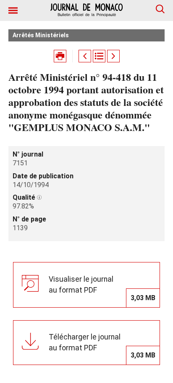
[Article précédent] (85, 56)
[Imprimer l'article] (60, 56)
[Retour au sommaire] (99, 56)
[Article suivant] (113, 56)
